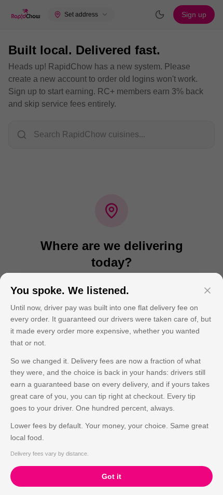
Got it (111, 476)
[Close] (207, 290)
